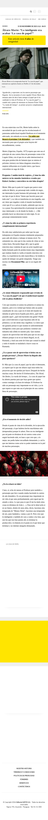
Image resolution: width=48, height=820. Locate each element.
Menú (44, 11)
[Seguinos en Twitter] (23, 810)
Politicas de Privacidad (24, 775)
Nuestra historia (24, 768)
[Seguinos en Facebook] (20, 810)
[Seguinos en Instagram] (28, 810)
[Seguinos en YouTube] (26, 810)
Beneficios (24, 783)
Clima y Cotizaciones (27, 11)
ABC (6, 11)
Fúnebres (24, 779)
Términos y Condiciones (24, 772)
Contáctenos (24, 786)
